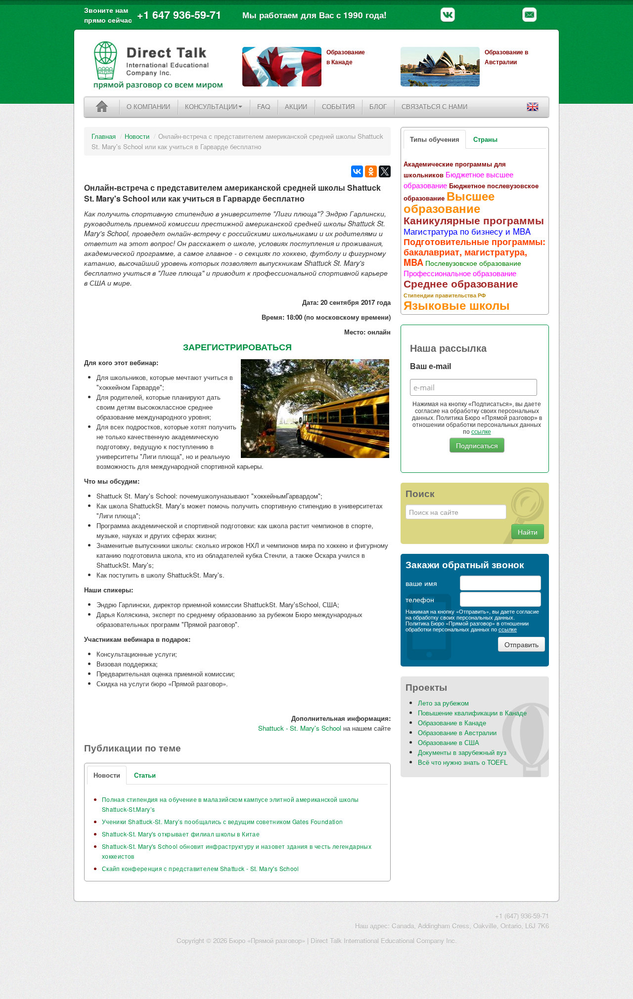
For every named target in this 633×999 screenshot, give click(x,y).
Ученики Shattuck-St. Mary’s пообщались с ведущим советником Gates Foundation (222, 821)
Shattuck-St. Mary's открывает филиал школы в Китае (181, 834)
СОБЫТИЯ (338, 106)
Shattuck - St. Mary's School (299, 728)
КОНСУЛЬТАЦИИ (211, 106)
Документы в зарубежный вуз (462, 752)
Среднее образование (461, 283)
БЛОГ (378, 106)
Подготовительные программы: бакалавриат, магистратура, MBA (474, 252)
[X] (385, 171)
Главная (103, 136)
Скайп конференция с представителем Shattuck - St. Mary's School (200, 868)
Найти (528, 532)
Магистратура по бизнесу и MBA (467, 231)
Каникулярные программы (474, 219)
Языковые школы (457, 304)
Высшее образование (449, 201)
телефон (420, 599)
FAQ (263, 106)
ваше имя (421, 583)
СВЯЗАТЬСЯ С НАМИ (434, 106)
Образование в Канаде (452, 722)
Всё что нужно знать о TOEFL (462, 762)
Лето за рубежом (443, 703)
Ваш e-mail (430, 366)
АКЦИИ (296, 106)
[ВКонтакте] (357, 171)
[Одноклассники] (371, 171)
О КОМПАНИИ (148, 106)
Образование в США (448, 742)
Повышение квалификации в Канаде (472, 712)
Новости (137, 136)
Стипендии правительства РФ (445, 295)
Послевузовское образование (473, 263)
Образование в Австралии (457, 732)
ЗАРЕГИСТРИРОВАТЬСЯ (237, 346)
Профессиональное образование (460, 272)
